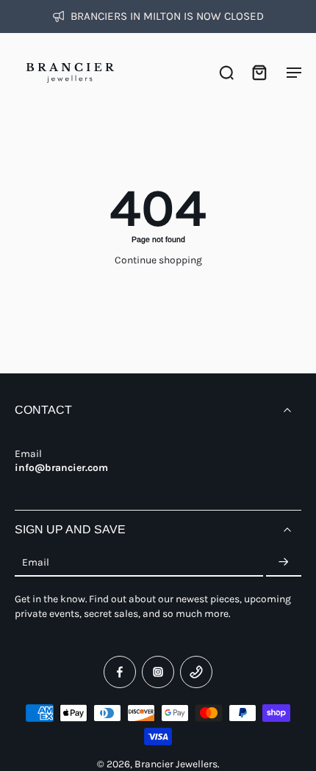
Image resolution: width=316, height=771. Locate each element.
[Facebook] (120, 672)
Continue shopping (158, 260)
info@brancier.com (61, 467)
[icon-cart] (259, 72)
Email (35, 562)
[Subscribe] (283, 563)
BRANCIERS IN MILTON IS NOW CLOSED (167, 16)
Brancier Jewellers (176, 764)
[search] (226, 72)
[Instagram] (158, 672)
